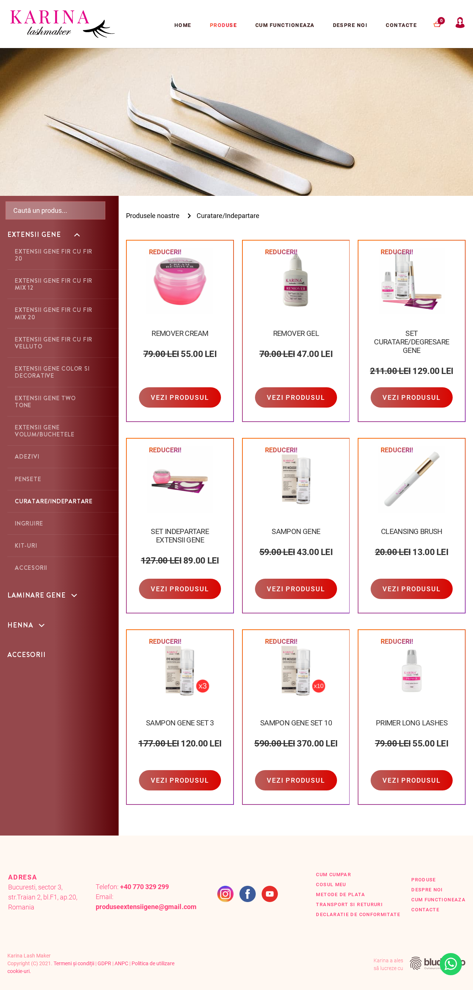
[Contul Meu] (460, 26)
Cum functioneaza (284, 25)
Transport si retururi (349, 904)
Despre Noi (350, 25)
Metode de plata (340, 894)
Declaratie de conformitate (358, 914)
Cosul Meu (331, 884)
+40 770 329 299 (144, 887)
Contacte (401, 25)
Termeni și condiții (74, 963)
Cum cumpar (333, 874)
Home (182, 25)
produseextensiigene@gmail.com (146, 907)
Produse (223, 25)
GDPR (104, 963)
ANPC (121, 963)
